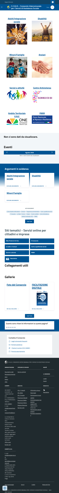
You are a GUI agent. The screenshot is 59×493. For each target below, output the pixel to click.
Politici (6, 379)
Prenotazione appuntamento (35, 411)
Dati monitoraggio (9, 485)
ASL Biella (20, 393)
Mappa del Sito (46, 485)
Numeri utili (8, 445)
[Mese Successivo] (52, 152)
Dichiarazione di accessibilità (35, 396)
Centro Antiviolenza (44, 214)
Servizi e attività (34, 214)
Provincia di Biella (22, 400)
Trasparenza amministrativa (32, 211)
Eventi (45, 381)
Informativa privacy (35, 390)
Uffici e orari (8, 442)
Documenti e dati (9, 372)
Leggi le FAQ (33, 404)
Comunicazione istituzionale (13, 211)
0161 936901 (8, 404)
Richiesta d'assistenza (35, 414)
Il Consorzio (13, 214)
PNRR (35, 216)
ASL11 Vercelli (21, 390)
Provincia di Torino (22, 403)
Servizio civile (21, 408)
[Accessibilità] (5, 488)
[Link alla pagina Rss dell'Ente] (44, 390)
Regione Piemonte (9, 2)
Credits (33, 485)
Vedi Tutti (29, 221)
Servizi (22, 485)
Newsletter (46, 392)
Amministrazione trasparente (35, 401)
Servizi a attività (22, 372)
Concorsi (23, 211)
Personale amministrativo (10, 375)
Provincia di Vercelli (22, 398)
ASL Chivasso (21, 395)
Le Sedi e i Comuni (21, 214)
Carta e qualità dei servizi (46, 211)
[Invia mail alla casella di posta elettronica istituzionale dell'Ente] (10, 408)
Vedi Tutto (29, 316)
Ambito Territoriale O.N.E (27, 216)
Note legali (33, 393)
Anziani (28, 214)
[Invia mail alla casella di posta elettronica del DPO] (10, 456)
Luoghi (45, 379)
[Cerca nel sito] (51, 7)
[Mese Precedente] (7, 152)
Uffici (6, 382)
